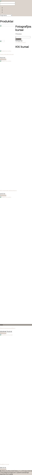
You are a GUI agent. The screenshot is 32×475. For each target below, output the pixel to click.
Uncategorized (20, 42)
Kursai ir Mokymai (9, 9)
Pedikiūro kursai (4, 464)
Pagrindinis (7, 7)
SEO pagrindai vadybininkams (8, 190)
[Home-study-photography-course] (7, 26)
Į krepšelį (18, 39)
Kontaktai (6, 12)
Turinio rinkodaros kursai (7, 54)
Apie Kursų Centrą (9, 11)
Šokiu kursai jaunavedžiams (7, 328)
